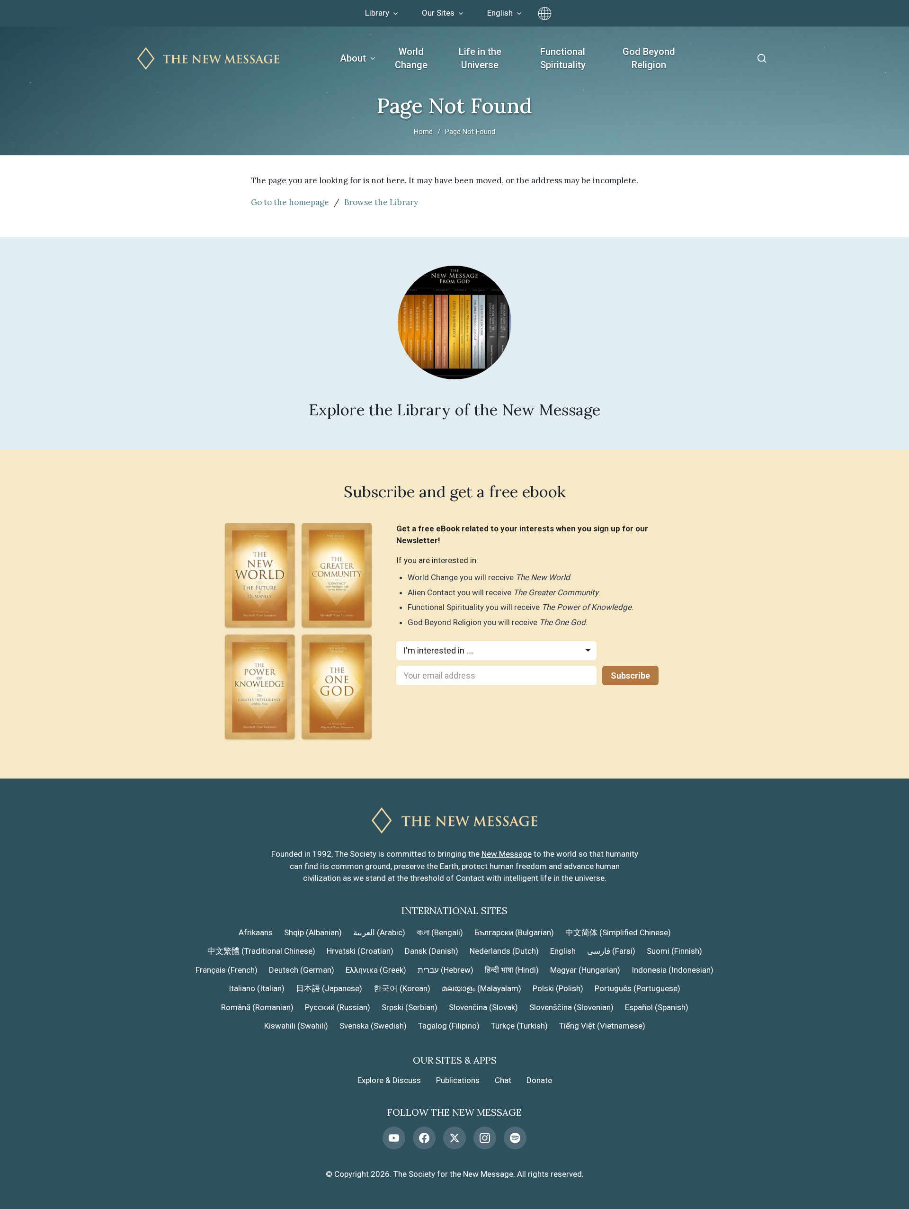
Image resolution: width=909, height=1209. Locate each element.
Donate (539, 1080)
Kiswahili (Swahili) (296, 1025)
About (353, 58)
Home (423, 131)
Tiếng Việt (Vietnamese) (602, 1025)
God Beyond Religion (649, 58)
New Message (506, 854)
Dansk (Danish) (431, 951)
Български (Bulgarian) (514, 932)
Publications (458, 1080)
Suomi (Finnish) (674, 951)
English (563, 951)
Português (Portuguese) (637, 988)
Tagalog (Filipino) (449, 1025)
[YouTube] (394, 1138)
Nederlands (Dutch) (504, 951)
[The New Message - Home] (208, 58)
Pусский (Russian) (337, 1007)
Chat (503, 1080)
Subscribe (630, 676)
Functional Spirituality (563, 58)
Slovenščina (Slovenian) (571, 1007)
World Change (411, 58)
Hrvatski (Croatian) (360, 951)
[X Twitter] (454, 1138)
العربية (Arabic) (379, 932)
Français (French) (227, 970)
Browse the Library (381, 202)
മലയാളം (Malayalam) (481, 988)
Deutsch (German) (301, 970)
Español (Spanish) (656, 1007)
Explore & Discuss (389, 1080)
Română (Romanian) (257, 1007)
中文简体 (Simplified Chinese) (618, 932)
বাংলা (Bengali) (440, 932)
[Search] (761, 58)
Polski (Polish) (558, 988)
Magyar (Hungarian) (585, 970)
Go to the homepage (290, 202)
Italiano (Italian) (257, 988)
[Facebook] (424, 1138)
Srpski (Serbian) (409, 1007)
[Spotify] (515, 1138)
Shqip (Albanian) (313, 932)
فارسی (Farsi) (611, 951)
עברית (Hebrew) (445, 970)
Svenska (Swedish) (373, 1025)
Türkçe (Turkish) (519, 1025)
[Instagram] (484, 1138)
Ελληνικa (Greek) (376, 970)
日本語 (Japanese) (329, 988)
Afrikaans (256, 932)
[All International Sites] (544, 13)
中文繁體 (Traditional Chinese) (261, 951)
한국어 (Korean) (402, 988)
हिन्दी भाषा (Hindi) (512, 970)
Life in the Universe (480, 58)
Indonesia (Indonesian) (672, 970)
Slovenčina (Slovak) (483, 1007)
